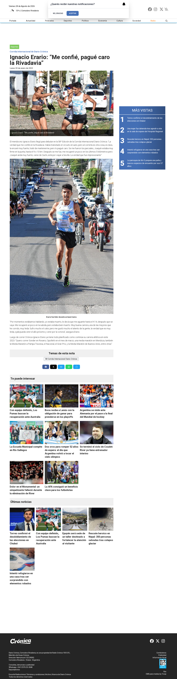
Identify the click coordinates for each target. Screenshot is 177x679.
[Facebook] (150, 9)
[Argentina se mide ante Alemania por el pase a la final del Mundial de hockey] (96, 395)
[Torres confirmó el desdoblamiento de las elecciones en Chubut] (22, 519)
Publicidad (162, 655)
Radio (153, 21)
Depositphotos (14, 670)
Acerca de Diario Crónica (61, 674)
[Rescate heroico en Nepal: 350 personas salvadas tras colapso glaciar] (101, 519)
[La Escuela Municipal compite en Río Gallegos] (26, 432)
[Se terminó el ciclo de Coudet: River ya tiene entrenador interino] (96, 432)
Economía (102, 21)
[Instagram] (156, 9)
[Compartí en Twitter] (53, 367)
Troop (164, 674)
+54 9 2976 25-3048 (24, 667)
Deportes (68, 21)
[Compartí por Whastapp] (69, 367)
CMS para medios (152, 674)
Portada (12, 21)
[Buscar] (166, 21)
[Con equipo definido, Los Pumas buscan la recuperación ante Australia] (26, 395)
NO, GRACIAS (58, 13)
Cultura (120, 21)
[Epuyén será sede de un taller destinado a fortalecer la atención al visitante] (74, 519)
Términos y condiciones (35, 674)
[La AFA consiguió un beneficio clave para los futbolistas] (61, 472)
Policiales (49, 21)
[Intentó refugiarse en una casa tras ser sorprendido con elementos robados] (22, 559)
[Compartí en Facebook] (45, 367)
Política (85, 21)
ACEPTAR (72, 13)
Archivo (48, 674)
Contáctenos (161, 653)
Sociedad (136, 21)
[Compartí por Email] (61, 367)
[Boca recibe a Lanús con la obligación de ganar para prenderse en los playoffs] (61, 395)
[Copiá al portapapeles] (76, 367)
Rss (165, 672)
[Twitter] (161, 9)
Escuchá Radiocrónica (17, 674)
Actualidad (30, 21)
